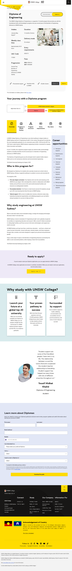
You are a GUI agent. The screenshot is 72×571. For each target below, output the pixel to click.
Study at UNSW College (13, 7)
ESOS (43, 513)
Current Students (59, 506)
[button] (64, 488)
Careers (57, 511)
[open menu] (3, 2)
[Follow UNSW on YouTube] (44, 543)
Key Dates (32, 506)
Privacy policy (23, 545)
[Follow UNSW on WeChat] (37, 543)
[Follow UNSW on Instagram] (31, 543)
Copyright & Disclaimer (32, 545)
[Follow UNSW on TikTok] (48, 543)
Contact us (20, 501)
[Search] (68, 2)
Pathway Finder (34, 501)
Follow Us (25, 543)
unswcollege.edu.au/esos (8, 562)
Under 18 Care (58, 504)
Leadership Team (46, 508)
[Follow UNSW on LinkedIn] (41, 543)
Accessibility (42, 545)
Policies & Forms (46, 510)
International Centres (46, 504)
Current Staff (58, 509)
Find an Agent (20, 504)
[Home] (36, 2)
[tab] (11, 126)
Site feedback (49, 545)
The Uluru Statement (28, 533)
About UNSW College (47, 501)
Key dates (29, 92)
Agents (56, 501)
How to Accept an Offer (34, 512)
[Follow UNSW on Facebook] (34, 543)
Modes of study (34, 504)
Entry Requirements (35, 509)
